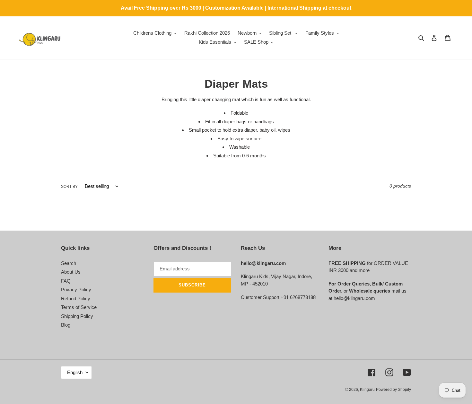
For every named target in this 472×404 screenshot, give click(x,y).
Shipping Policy (77, 316)
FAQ (66, 281)
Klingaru (367, 389)
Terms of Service (79, 307)
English (75, 372)
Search (68, 263)
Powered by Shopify (393, 389)
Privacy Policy (76, 289)
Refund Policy (75, 298)
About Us (71, 272)
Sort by (69, 186)
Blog (65, 325)
